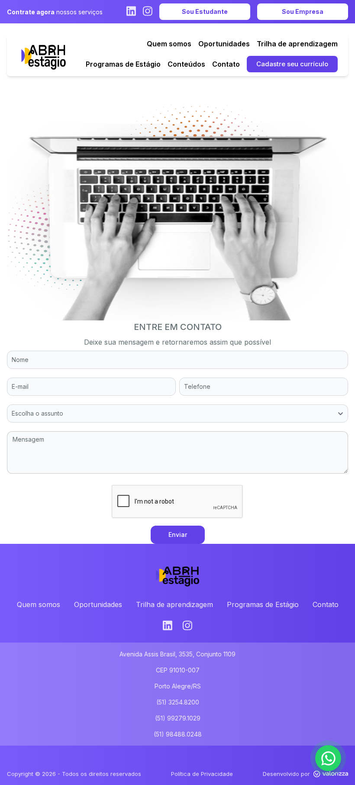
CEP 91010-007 (178, 670)
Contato (326, 604)
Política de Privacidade (202, 773)
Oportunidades (98, 604)
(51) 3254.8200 (177, 702)
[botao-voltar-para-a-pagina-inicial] (43, 55)
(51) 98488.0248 (178, 734)
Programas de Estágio (263, 604)
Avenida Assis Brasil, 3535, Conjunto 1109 (177, 654)
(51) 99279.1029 (177, 718)
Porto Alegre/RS (178, 686)
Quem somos (38, 604)
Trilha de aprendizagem (174, 604)
